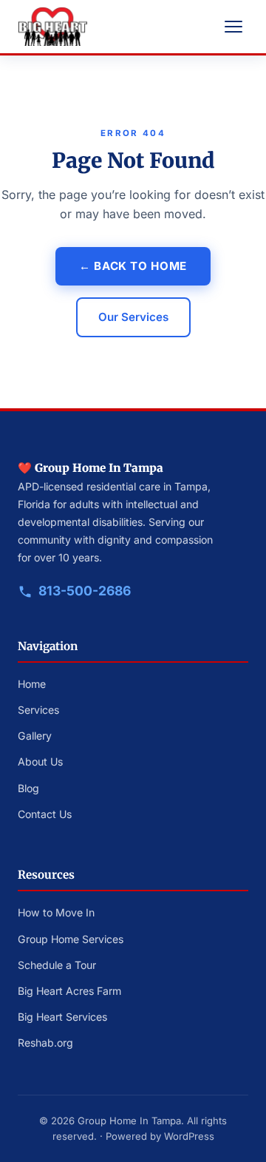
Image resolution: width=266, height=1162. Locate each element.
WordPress (189, 1136)
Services (38, 709)
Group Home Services (70, 939)
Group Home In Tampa (129, 1120)
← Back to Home (133, 266)
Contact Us (45, 814)
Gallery (35, 735)
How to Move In (56, 912)
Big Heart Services (62, 1016)
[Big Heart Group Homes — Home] (52, 26)
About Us (40, 761)
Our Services (133, 317)
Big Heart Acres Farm (69, 990)
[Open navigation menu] (233, 26)
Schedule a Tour (57, 965)
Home (32, 684)
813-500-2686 (84, 590)
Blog (28, 788)
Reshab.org (45, 1042)
